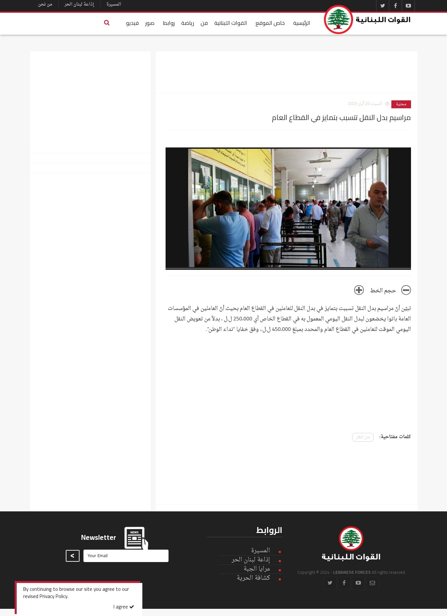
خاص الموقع (270, 23)
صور (149, 23)
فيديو (132, 23)
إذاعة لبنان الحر (79, 4)
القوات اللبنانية (230, 23)
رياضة (187, 23)
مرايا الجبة (256, 569)
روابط (169, 23)
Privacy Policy (53, 597)
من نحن (45, 4)
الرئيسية (301, 23)
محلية (401, 104)
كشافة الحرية (253, 578)
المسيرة (113, 4)
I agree (121, 607)
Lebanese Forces (367, 19)
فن (204, 23)
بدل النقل (363, 437)
